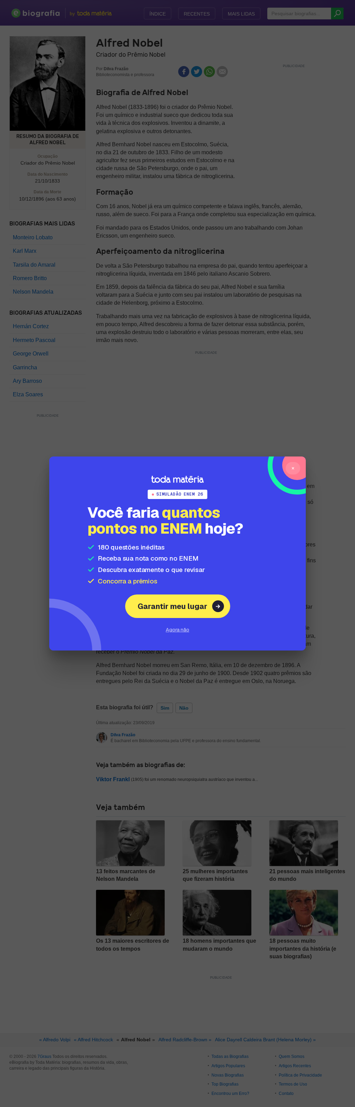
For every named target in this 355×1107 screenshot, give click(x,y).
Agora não (177, 629)
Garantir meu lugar (172, 606)
